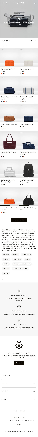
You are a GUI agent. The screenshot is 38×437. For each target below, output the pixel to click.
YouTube (12, 421)
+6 (6, 101)
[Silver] (22, 101)
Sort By (32, 40)
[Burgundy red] (1, 156)
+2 (25, 101)
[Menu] (3, 3)
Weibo (19, 424)
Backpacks (6, 254)
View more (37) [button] (19, 220)
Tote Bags (27, 259)
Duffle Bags (6, 259)
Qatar (15, 411)
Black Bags (6, 273)
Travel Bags (6, 268)
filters (6, 41)
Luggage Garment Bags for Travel (22, 264)
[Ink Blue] (3, 73)
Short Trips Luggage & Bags (20, 268)
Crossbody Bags (26, 254)
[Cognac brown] (23, 156)
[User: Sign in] (35, 3)
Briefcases (15, 254)
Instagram (5, 421)
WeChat (33, 421)
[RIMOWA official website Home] (19, 3)
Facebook (18, 421)
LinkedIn (27, 421)
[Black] (3, 101)
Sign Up (19, 362)
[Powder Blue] (20, 101)
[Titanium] (23, 101)
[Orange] (1, 73)
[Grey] (22, 184)
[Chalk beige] (4, 73)
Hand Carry (6, 264)
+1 (25, 156)
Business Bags (17, 259)
